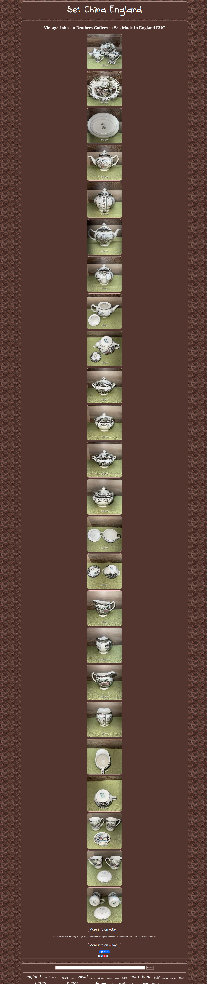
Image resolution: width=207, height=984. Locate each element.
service (73, 978)
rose (181, 977)
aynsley (109, 978)
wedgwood (51, 977)
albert (134, 977)
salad (65, 977)
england (33, 976)
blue (124, 977)
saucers (165, 978)
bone (146, 976)
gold (157, 977)
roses (92, 978)
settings (100, 978)
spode (117, 978)
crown (173, 978)
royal (83, 976)
